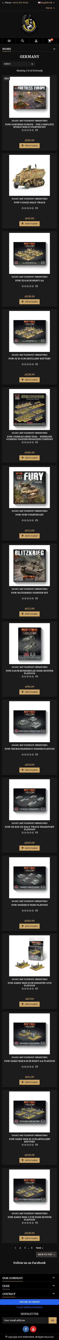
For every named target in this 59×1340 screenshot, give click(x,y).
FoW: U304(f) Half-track (29, 202)
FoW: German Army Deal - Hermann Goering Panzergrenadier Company (29, 438)
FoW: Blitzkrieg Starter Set (29, 592)
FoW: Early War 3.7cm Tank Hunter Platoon (29, 1218)
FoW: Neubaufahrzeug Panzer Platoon (29, 748)
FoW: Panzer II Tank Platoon (29, 905)
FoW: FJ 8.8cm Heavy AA (29, 280)
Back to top (46, 1254)
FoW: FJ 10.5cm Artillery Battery (29, 358)
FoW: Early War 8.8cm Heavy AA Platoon (29, 1061)
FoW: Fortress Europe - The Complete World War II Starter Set (29, 125)
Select (19, 64)
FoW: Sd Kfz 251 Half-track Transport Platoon (29, 828)
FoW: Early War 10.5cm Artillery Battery (29, 1140)
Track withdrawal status (29, 1307)
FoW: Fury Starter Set (29, 514)
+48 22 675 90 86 (20, 2)
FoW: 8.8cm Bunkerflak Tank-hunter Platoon (29, 672)
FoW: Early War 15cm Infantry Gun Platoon (29, 984)
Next (40, 1248)
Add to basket (29, 145)
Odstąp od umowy (29, 1302)
